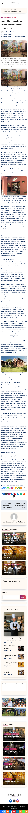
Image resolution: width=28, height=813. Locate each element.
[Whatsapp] (8, 488)
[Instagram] (10, 488)
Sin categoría (8, 764)
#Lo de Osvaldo (16, 36)
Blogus (21, 806)
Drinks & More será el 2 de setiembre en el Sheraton (10, 647)
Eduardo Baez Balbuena (11, 31)
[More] (21, 488)
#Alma (4, 36)
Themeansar (14, 808)
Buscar (4, 592)
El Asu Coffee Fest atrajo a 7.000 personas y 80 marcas (10, 655)
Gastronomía (12, 17)
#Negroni (22, 36)
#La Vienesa (9, 36)
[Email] (18, 488)
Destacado (7, 534)
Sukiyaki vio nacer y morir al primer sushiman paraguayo (10, 671)
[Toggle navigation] (2, 3)
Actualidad (4, 17)
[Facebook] (2, 488)
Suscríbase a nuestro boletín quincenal (12, 683)
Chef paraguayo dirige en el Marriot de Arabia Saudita (14, 640)
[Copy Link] (16, 488)
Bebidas (7, 749)
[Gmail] (13, 488)
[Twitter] (5, 488)
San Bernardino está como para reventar (11, 25)
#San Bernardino (5, 38)
